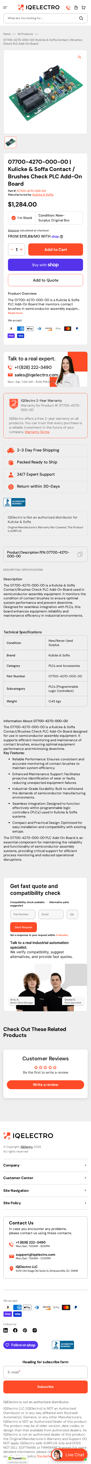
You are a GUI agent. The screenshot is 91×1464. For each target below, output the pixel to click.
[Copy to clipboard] (80, 554)
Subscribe (45, 1387)
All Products (25, 34)
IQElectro (27, 1147)
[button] (5, 7)
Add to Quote (45, 280)
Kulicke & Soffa (42, 195)
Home (7, 34)
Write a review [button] (45, 1084)
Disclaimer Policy (50, 1456)
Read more (15, 313)
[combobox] (45, 18)
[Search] (82, 18)
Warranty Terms (37, 432)
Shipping (13, 230)
